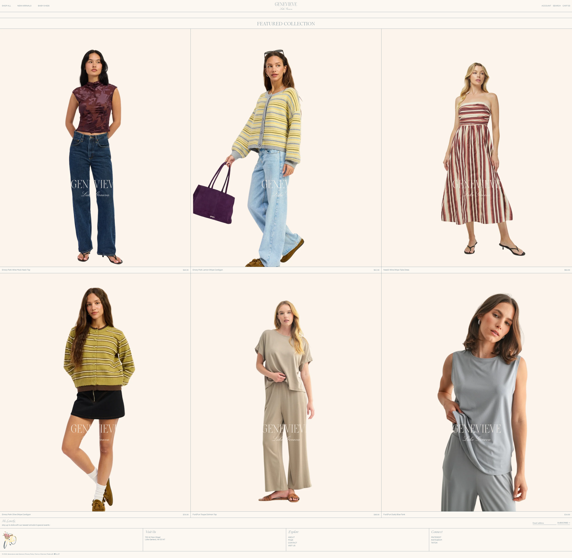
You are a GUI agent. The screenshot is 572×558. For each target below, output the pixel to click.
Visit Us (291, 546)
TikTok (434, 543)
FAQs (290, 540)
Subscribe (562, 523)
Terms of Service (40, 554)
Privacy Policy (29, 554)
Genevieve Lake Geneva (16, 554)
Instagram (436, 540)
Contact (292, 543)
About (291, 537)
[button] (557, 6)
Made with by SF (53, 554)
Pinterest (436, 537)
